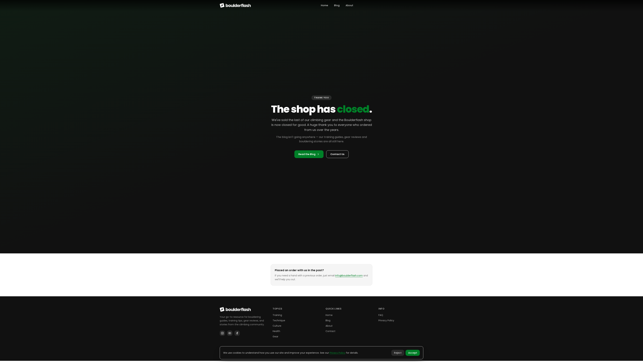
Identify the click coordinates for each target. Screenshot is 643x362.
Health (276, 331)
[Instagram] (222, 333)
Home (324, 5)
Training (277, 315)
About (349, 5)
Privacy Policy (386, 320)
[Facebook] (237, 333)
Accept (412, 352)
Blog (337, 5)
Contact (330, 331)
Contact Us (337, 154)
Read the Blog (306, 154)
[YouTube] (229, 333)
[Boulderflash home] (235, 5)
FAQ (380, 315)
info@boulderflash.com (349, 275)
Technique (279, 320)
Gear (275, 336)
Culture (277, 325)
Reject (398, 352)
